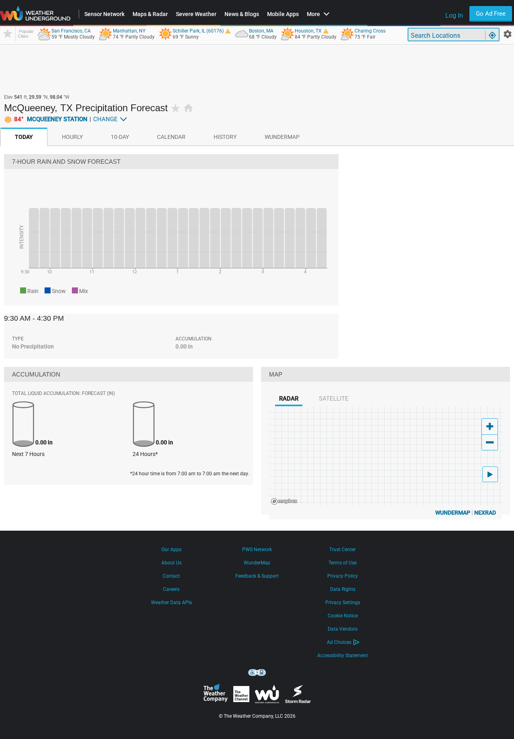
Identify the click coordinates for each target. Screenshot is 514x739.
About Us (171, 563)
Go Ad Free (491, 13)
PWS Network (257, 549)
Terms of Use (342, 563)
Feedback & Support (257, 576)
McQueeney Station (51, 119)
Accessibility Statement (342, 655)
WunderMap (452, 512)
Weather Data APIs (171, 602)
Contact (171, 576)
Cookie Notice (343, 616)
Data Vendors (342, 629)
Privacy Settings (342, 602)
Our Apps (171, 549)
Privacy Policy (342, 576)
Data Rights (342, 589)
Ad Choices (339, 642)
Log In (454, 15)
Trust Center (342, 549)
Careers (171, 589)
